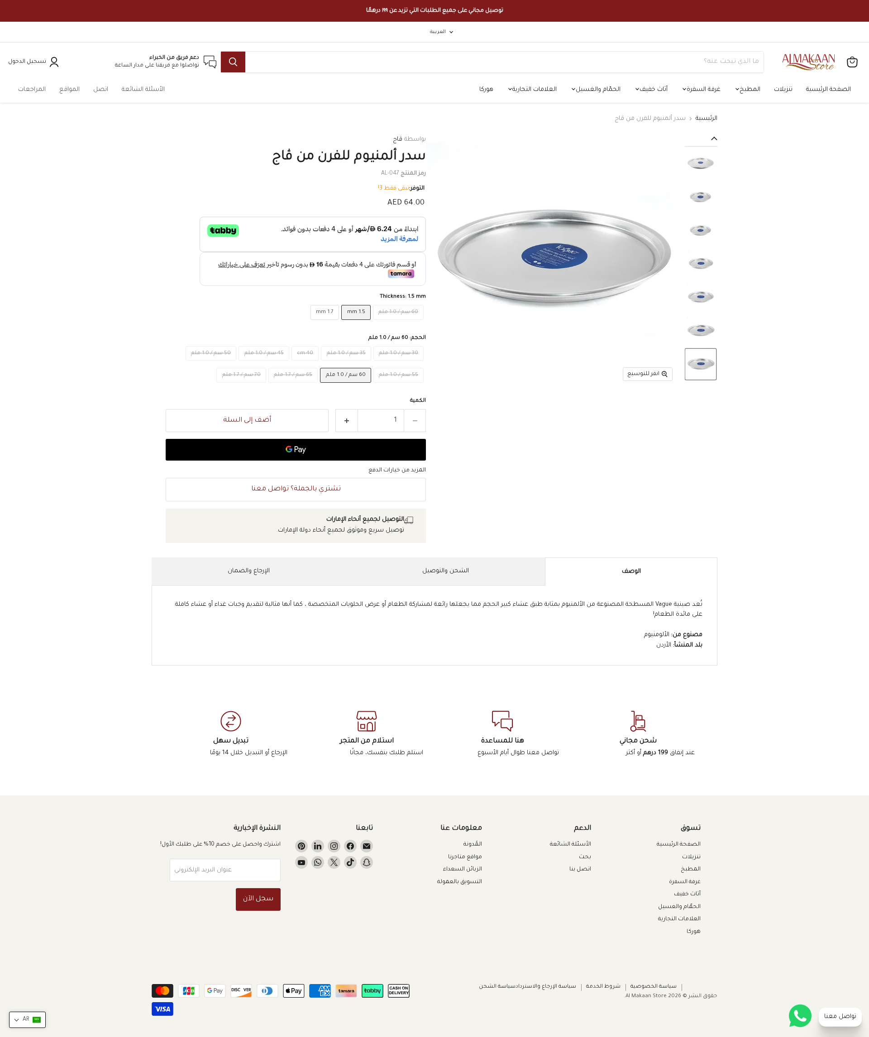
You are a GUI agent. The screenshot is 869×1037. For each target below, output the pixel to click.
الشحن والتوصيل (445, 571)
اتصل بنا (580, 869)
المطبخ (749, 89)
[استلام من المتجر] (366, 734)
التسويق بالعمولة (459, 882)
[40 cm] (306, 364)
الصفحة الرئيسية (828, 89)
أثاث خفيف (653, 89)
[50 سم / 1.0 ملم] (212, 364)
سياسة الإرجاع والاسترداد (546, 987)
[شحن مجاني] (638, 734)
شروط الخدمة (603, 987)
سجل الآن (258, 899)
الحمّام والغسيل (597, 89)
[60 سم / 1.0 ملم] (399, 323)
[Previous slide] (701, 139)
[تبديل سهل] (231, 734)
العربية (438, 32)
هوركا (486, 89)
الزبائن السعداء (462, 869)
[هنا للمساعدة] (502, 734)
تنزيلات (783, 89)
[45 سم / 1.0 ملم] (265, 364)
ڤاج (397, 139)
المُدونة (472, 845)
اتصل (100, 89)
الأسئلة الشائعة (143, 89)
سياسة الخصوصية (653, 987)
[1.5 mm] (357, 323)
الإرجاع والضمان (249, 571)
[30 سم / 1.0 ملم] (399, 364)
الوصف (631, 571)
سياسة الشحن (497, 987)
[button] (700, 163)
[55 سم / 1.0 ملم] (399, 386)
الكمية (418, 401)
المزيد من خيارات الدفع (397, 470)
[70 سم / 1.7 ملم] (242, 386)
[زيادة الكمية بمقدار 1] (346, 420)
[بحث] (233, 62)
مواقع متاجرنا (465, 857)
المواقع (69, 89)
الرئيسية (706, 118)
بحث (585, 857)
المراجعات (32, 89)
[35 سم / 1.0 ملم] (347, 364)
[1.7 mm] (326, 323)
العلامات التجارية (534, 89)
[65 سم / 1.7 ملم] (294, 386)
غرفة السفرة (703, 89)
